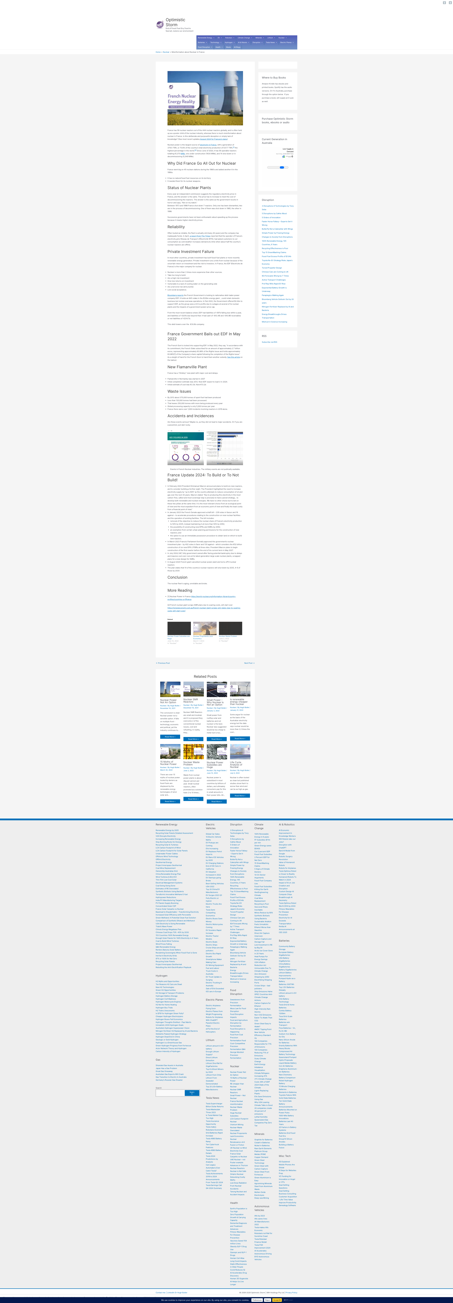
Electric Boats (211, 942)
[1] (233, 147)
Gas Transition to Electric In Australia (171, 1077)
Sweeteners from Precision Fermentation (237, 1002)
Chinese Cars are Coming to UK (275, 272)
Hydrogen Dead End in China (168, 1037)
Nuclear (282, 38)
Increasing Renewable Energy (168, 839)
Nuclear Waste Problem (228, 636)
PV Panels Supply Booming (167, 903)
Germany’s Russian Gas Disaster (169, 1080)
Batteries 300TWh (286, 984)
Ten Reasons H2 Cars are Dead (169, 984)
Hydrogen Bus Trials (164, 1008)
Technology (214, 42)
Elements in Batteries (288, 1092)
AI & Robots (242, 42)
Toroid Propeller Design (272, 268)
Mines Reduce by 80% (263, 913)
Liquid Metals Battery (287, 1063)
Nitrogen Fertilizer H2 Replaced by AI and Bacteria (177, 1031)
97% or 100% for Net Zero (166, 958)
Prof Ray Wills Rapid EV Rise (273, 284)
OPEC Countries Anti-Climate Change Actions (263, 997)
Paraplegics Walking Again (273, 295)
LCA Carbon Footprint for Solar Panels (172, 851)
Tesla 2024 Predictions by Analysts (212, 1159)
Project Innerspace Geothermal (169, 865)
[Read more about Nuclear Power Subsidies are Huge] (217, 752)
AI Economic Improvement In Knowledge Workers (287, 833)
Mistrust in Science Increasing (274, 322)
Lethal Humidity (260, 1117)
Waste (228, 47)
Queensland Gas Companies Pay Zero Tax (263, 1123)
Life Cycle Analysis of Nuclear (236, 764)
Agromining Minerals (263, 1183)
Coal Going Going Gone (165, 886)
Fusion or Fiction (237, 1145)
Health (218, 47)
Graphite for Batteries (263, 1139)
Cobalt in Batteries (262, 1142)
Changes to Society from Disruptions (277, 237)
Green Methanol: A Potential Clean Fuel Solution (176, 918)
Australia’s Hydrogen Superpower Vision (172, 1028)
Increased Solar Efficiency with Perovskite (173, 915)
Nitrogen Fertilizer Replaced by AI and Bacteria (238, 964)
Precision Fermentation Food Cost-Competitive (238, 1040)
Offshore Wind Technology (167, 856)
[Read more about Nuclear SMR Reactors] (193, 689)
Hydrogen (229, 42)
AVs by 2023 (259, 1216)
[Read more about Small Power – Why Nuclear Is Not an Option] (217, 689)
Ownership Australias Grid (167, 871)
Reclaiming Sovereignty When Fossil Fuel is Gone (176, 953)
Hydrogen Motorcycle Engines (168, 1002)
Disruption (256, 42)
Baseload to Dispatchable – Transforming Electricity (177, 912)
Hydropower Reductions (166, 897)
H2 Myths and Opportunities (167, 981)
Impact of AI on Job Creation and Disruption (287, 886)
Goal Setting (284, 1191)
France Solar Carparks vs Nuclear (170, 909)
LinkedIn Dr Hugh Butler (177, 1292)
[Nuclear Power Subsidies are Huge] (179, 628)
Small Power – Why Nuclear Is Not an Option (215, 702)
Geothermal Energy (164, 862)
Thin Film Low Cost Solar (166, 880)
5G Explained (284, 1162)
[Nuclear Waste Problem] (230, 628)
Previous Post (163, 663)
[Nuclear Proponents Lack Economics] (205, 628)
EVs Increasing (212, 848)
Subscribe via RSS (269, 342)
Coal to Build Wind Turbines (167, 941)
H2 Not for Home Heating (166, 1005)
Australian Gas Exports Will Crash (170, 1074)
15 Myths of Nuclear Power (168, 763)
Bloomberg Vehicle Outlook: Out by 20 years (238, 956)
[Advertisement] (247, 17)
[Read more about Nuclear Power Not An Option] (170, 689)
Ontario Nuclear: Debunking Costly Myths (237, 1177)
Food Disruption (204, 47)
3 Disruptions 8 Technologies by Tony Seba (239, 833)
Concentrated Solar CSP (166, 906)
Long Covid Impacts (238, 1261)
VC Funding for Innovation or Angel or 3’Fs (287, 1179)
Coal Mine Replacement (166, 868)
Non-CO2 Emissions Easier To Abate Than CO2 (263, 1018)
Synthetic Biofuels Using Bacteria (170, 891)
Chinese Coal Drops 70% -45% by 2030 (172, 932)
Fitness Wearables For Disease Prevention (237, 1235)
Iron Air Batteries (286, 1066)
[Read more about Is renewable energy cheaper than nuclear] (240, 689)
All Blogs (237, 47)
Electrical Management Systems (169, 883)
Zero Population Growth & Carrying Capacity (238, 1217)
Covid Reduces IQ (237, 1270)
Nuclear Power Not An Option (168, 701)
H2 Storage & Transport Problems (170, 993)
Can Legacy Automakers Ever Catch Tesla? (213, 1168)
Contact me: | (161, 1292)
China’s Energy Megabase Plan (169, 929)
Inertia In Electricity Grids (166, 956)
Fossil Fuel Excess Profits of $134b (276, 256)
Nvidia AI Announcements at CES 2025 (287, 929)
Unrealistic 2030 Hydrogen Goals (169, 1025)
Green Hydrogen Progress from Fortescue (173, 1045)
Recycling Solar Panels (165, 961)
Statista (235, 462)
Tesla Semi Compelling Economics (210, 913)
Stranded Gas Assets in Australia (169, 1065)
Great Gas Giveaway (164, 1071)
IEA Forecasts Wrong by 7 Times (275, 276)
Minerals (259, 38)
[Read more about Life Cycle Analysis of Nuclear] (240, 751)
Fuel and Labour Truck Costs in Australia (212, 971)
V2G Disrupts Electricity (166, 836)
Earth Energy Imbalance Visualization (259, 1067)
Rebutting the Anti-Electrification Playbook (173, 967)
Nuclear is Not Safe (238, 1171)
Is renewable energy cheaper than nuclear (239, 702)
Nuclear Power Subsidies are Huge (215, 765)
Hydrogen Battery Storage (167, 996)
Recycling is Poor (261, 904)
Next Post (249, 663)
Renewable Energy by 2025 (167, 830)
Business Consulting (287, 1194)
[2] (195, 150)
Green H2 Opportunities (166, 990)
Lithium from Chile (213, 1075)
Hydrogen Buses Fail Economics (169, 1019)
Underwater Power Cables (167, 853)
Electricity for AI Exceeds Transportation (285, 921)
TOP (444, 2)
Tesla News (270, 42)
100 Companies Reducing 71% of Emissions (261, 1053)
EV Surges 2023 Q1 (214, 895)
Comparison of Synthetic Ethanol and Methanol (175, 921)
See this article (233, 357)
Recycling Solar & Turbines (167, 845)
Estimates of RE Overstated (167, 888)
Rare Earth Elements (263, 1148)
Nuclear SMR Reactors (190, 700)
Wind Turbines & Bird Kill (166, 877)
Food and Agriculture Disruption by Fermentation (239, 1023)
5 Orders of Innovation (271, 217)
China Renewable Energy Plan (168, 874)
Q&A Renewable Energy (166, 947)
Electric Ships (211, 945)
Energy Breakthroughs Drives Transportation (239, 973)
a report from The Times (200, 236)
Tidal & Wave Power (164, 926)
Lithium (270, 38)
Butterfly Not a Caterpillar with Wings (277, 229)
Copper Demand (261, 1157)
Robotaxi (228, 38)
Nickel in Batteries (262, 1145)
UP (450, 2)
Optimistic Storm (175, 22)
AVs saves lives (260, 1219)
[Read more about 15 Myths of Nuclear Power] (170, 751)
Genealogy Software (287, 1205)
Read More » (170, 737)
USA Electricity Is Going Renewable (170, 923)
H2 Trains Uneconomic (165, 1010)
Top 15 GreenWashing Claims (274, 252)
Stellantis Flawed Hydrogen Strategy (171, 1034)
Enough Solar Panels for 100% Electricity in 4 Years (177, 938)
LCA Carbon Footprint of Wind (168, 848)
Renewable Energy (205, 38)
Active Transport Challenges (274, 280)
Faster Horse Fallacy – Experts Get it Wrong (238, 854)
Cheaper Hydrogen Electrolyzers (169, 1016)
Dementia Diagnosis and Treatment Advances (238, 1226)
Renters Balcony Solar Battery (168, 950)
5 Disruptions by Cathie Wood (274, 213)
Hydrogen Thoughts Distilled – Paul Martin (173, 1022)
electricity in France (208, 145)
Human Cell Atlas (237, 1258)
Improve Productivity (287, 1202)
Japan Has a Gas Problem (166, 1068)
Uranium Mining (236, 1124)
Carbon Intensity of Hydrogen (168, 1051)
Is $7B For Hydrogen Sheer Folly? (170, 1013)
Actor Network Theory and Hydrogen (171, 1048)
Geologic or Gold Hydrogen (167, 1040)
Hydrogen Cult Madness (166, 999)
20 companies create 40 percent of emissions (263, 1111)
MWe (183, 153)
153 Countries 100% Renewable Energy (172, 935)
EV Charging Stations (215, 863)
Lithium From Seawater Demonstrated (212, 1081)
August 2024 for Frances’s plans (213, 139)
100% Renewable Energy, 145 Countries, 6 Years (238, 880)
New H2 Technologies (165, 987)
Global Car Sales (213, 834)
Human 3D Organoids (239, 1278)
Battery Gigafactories (288, 970)
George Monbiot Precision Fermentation (237, 1055)
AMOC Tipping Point (262, 1029)
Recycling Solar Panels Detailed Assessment (174, 833)
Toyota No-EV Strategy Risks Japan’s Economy (237, 906)
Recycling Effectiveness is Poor (275, 248)
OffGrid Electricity (163, 859)
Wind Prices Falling (164, 944)
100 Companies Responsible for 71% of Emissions (262, 1044)
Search (159, 1088)
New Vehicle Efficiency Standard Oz (262, 1035)
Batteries (201, 42)
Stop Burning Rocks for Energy (168, 842)
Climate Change (244, 38)
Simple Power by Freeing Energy (275, 233)
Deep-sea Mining (261, 1198)
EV (219, 38)
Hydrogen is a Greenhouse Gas (169, 1043)
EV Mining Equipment (215, 965)
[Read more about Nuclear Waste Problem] (193, 751)
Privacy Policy (291, 1292)
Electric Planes (286, 42)
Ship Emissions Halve (263, 991)
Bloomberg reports (175, 295)
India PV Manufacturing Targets (169, 900)
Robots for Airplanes (287, 868)
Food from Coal (236, 1034)
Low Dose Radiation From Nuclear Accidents (238, 1186)
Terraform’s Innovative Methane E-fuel (172, 894)
